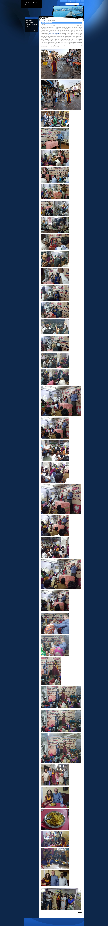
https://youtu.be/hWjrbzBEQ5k (54, 33)
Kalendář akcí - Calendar (31, 24)
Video (27, 26)
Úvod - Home (29, 20)
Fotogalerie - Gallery (30, 30)
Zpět (80, 913)
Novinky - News (29, 22)
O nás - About (29, 28)
